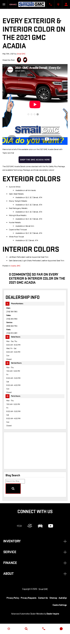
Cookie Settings (60, 605)
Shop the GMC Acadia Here (35, 159)
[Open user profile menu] (66, 4)
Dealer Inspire (53, 613)
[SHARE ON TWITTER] (25, 59)
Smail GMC (21, 53)
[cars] (19, 525)
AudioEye (63, 598)
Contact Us (43, 598)
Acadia (13, 265)
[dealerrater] (29, 525)
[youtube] (50, 525)
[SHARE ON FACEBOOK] (19, 59)
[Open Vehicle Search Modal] (26, 629)
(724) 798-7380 (11, 311)
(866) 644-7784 (11, 326)
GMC (19, 265)
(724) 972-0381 (11, 333)
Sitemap (53, 598)
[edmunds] (40, 525)
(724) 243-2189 (11, 319)
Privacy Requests (28, 598)
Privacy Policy (13, 598)
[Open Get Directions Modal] (58, 4)
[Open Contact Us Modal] (50, 4)
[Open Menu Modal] (4, 4)
